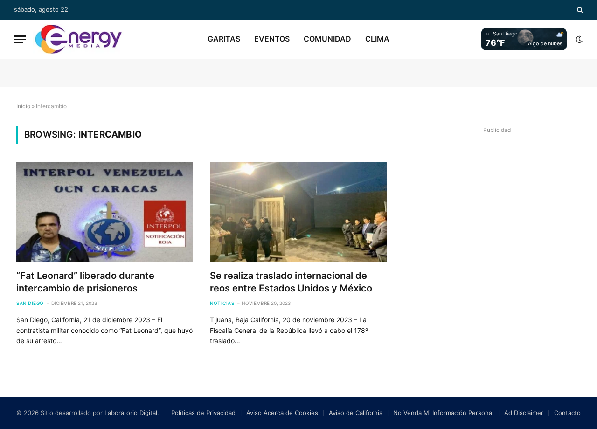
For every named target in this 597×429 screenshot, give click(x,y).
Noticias (222, 303)
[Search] (579, 10)
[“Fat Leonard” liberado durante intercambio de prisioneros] (104, 212)
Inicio (23, 106)
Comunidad (327, 38)
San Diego (30, 303)
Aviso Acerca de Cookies (282, 412)
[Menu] (20, 39)
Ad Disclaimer (523, 412)
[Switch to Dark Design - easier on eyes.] (578, 39)
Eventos (272, 38)
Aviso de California (355, 412)
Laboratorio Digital (130, 412)
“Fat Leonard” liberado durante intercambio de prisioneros (85, 282)
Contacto (567, 412)
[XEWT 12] (78, 39)
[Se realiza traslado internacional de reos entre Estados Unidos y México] (298, 212)
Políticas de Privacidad (203, 412)
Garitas (224, 38)
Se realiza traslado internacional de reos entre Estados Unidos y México (291, 282)
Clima (377, 38)
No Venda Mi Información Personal (443, 412)
